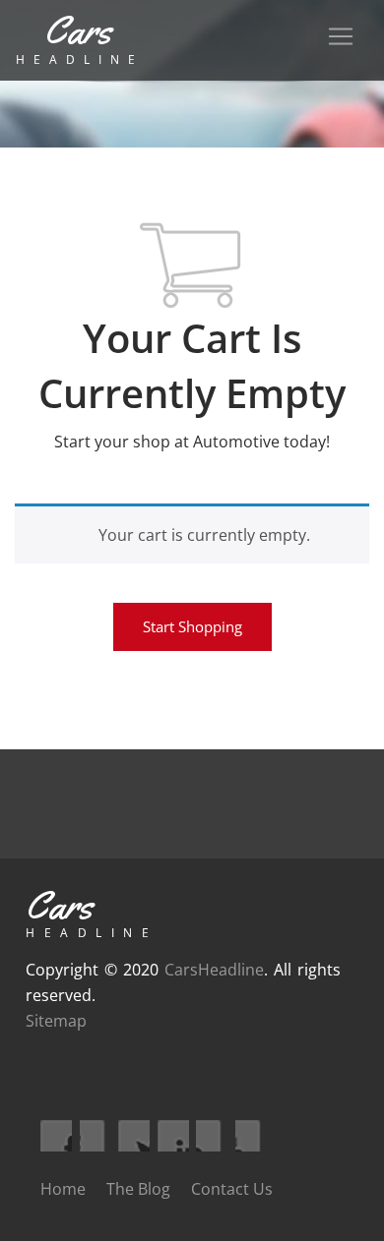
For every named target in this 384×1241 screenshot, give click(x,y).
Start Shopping (192, 626)
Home (63, 1189)
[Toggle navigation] (340, 36)
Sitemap (56, 1021)
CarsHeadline (214, 969)
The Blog (138, 1189)
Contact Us (232, 1189)
